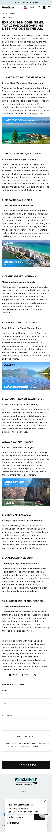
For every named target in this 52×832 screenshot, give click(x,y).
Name (5, 691)
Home (4, 13)
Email (5, 703)
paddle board (42, 174)
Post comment (26, 736)
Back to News (28, 765)
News (11, 13)
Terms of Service (31, 746)
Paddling (6, 352)
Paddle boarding (10, 35)
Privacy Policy (14, 746)
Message (7, 716)
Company (25, 792)
